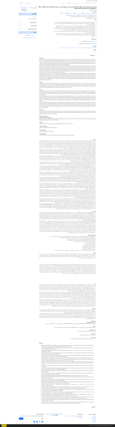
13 (60, 176)
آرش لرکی (63, 13)
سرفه (79, 47)
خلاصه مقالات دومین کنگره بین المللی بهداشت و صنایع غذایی (74, 416)
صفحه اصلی (94, 3)
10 (69, 171)
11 (60, 175)
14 (82, 178)
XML (33, 17)
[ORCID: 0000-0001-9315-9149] (82, 13)
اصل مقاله (92, 55)
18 (86, 188)
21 (68, 201)
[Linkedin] (37, 422)
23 (71, 286)
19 (83, 195)
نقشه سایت (94, 422)
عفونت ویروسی (93, 47)
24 (70, 286)
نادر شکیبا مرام (69, 13)
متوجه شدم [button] (4, 425)
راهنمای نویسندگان (76, 3)
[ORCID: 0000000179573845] (66, 13)
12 (80, 176)
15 (78, 180)
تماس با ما (63, 3)
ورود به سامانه (28, 3)
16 (77, 182)
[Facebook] (42, 422)
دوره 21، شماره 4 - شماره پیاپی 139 (23, 7)
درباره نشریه (94, 417)
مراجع (93, 407)
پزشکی (95, 51)
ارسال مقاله (69, 3)
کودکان (61, 47)
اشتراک (21, 419)
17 (71, 202)
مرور (82, 3)
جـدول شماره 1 (80, 258)
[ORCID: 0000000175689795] (60, 13)
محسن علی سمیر (77, 13)
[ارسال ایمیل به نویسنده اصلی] (83, 13)
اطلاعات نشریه (88, 3)
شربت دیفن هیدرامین (67, 47)
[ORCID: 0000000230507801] (74, 13)
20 (75, 197)
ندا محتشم (95, 13)
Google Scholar (93, 41)
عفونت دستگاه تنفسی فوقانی (85, 47)
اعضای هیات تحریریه (93, 418)
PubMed (89, 41)
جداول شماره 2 (66, 273)
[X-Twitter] (39, 422)
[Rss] (34, 422)
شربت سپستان (74, 47)
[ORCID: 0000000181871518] (92, 13)
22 (59, 205)
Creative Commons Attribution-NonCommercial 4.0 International (54, 414)
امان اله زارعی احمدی (87, 13)
